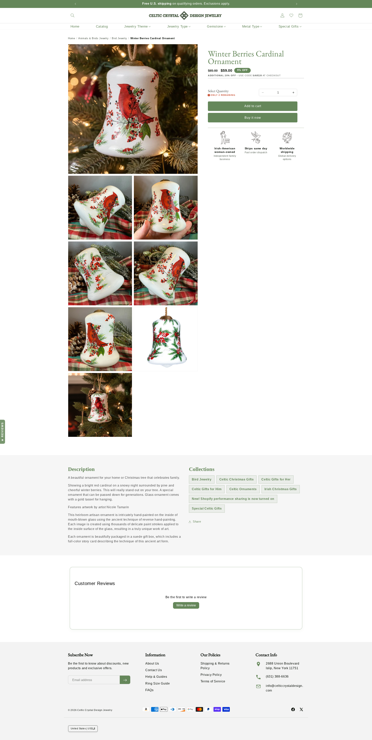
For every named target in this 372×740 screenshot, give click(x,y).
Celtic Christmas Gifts (236, 479)
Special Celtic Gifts (207, 508)
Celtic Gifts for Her (276, 479)
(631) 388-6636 (277, 676)
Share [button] (197, 521)
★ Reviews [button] (2, 431)
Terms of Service (213, 681)
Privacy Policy (211, 675)
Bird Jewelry (119, 38)
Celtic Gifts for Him (207, 489)
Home (71, 38)
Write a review (186, 605)
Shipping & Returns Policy (215, 666)
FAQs (149, 690)
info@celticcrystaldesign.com (284, 688)
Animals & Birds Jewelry (93, 38)
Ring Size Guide (157, 683)
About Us (152, 663)
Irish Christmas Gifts (280, 489)
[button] (72, 15)
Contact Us (153, 670)
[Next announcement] (296, 4)
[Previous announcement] (75, 4)
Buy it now (253, 117)
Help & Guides (156, 677)
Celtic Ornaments (243, 489)
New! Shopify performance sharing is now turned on (233, 498)
